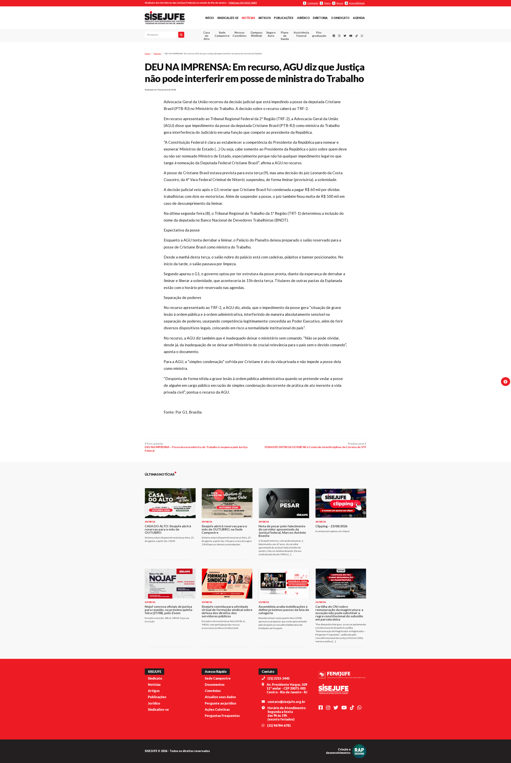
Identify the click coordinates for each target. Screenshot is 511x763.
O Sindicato (340, 18)
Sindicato (155, 678)
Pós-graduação (319, 34)
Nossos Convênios (240, 34)
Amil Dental (295, 48)
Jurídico (303, 18)
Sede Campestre (222, 34)
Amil (295, 44)
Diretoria (320, 18)
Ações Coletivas (217, 709)
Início (209, 18)
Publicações (283, 18)
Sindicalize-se (228, 18)
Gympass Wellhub (256, 34)
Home (147, 53)
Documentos (215, 684)
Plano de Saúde (285, 36)
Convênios (213, 691)
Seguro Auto (271, 34)
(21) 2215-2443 (278, 678)
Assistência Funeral (301, 34)
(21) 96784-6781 (279, 725)
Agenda (359, 18)
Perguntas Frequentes (222, 715)
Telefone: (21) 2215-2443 (242, 2)
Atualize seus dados (220, 697)
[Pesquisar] (181, 35)
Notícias (248, 18)
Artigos (264, 18)
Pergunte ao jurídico (220, 703)
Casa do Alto (206, 36)
